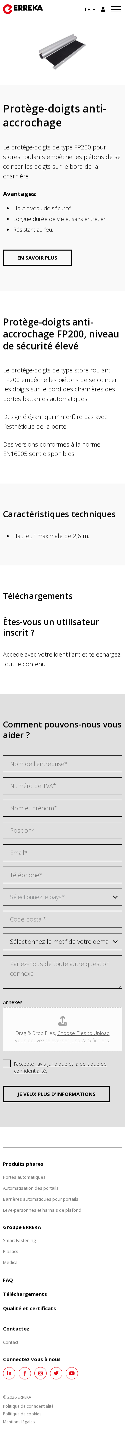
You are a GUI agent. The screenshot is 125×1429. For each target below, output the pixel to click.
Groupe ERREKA (22, 1227)
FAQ (8, 1280)
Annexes (13, 1002)
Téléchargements (25, 1294)
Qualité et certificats (29, 1308)
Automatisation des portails (31, 1188)
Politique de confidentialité (28, 1406)
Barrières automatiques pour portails (40, 1199)
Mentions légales (19, 1422)
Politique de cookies (22, 1414)
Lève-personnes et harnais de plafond (42, 1210)
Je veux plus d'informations (56, 1094)
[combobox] (62, 897)
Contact (10, 1342)
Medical (11, 1262)
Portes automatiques (24, 1177)
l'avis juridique (51, 1063)
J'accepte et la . (60, 1067)
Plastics (10, 1251)
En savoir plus (37, 257)
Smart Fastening (19, 1240)
